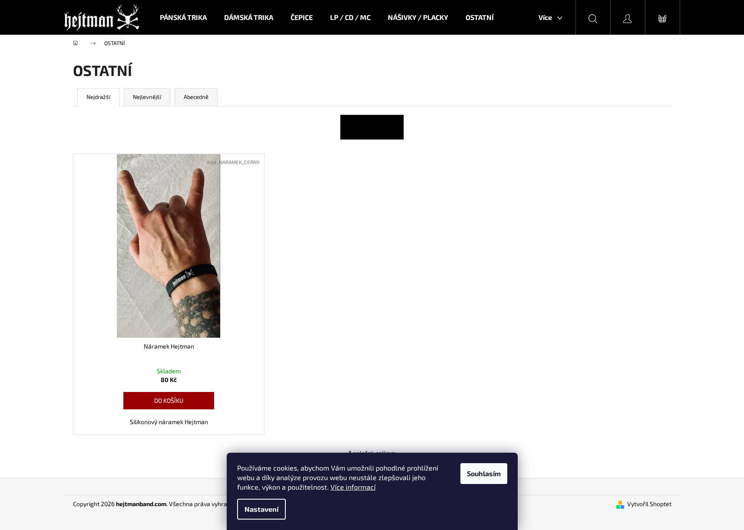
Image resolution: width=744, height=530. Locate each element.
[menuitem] (183, 17)
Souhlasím (484, 473)
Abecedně (196, 96)
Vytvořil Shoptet (649, 503)
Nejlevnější (147, 96)
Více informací (353, 487)
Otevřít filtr (372, 127)
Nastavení (261, 509)
